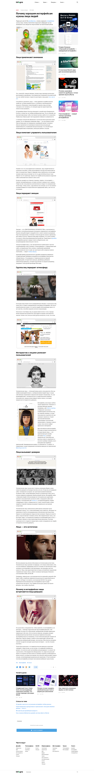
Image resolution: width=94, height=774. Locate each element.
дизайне (54, 238)
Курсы (43, 762)
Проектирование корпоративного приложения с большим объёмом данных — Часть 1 (35, 707)
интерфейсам (50, 21)
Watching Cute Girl (21, 448)
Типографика (66, 748)
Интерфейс (74, 749)
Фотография (66, 749)
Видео (43, 752)
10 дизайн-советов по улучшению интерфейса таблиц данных (33, 704)
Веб (17, 749)
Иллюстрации (19, 751)
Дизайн (73, 748)
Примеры (27, 749)
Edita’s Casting (51, 408)
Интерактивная (45, 759)
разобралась (32, 21)
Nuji (44, 435)
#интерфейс (22, 662)
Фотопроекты (56, 751)
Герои (43, 756)
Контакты (28, 772)
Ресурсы (53, 2)
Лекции (18, 756)
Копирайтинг (74, 752)
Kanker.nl (34, 500)
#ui (17, 662)
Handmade (44, 748)
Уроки (44, 2)
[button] (77, 2)
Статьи (37, 2)
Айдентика (18, 748)
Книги (62, 2)
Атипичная (44, 749)
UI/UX (17, 10)
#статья (29, 662)
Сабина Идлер (32, 251)
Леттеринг (27, 748)
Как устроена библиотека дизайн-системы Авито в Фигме (32, 713)
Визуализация (45, 754)
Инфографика (74, 751)
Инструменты (19, 752)
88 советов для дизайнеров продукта (26, 710)
